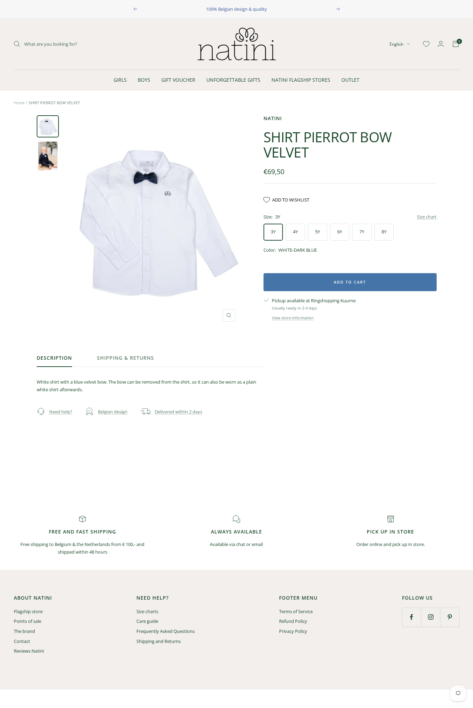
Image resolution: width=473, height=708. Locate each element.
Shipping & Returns (125, 358)
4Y (295, 231)
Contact (22, 641)
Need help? (60, 412)
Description (54, 358)
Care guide (147, 621)
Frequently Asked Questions (165, 631)
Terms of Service (296, 611)
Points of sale (27, 621)
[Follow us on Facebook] (411, 617)
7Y (361, 231)
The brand (24, 631)
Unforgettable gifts (233, 80)
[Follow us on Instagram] (430, 617)
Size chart (427, 217)
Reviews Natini (29, 651)
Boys (144, 80)
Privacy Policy (293, 631)
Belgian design (112, 412)
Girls (120, 80)
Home (19, 102)
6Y (339, 231)
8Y (384, 231)
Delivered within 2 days (178, 412)
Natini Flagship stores (300, 80)
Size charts (147, 611)
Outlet (350, 80)
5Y (317, 231)
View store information (293, 317)
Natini (273, 118)
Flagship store (28, 611)
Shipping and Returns (158, 641)
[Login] (441, 44)
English (396, 44)
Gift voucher (178, 80)
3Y (273, 231)
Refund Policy (293, 621)
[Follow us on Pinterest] (449, 617)
